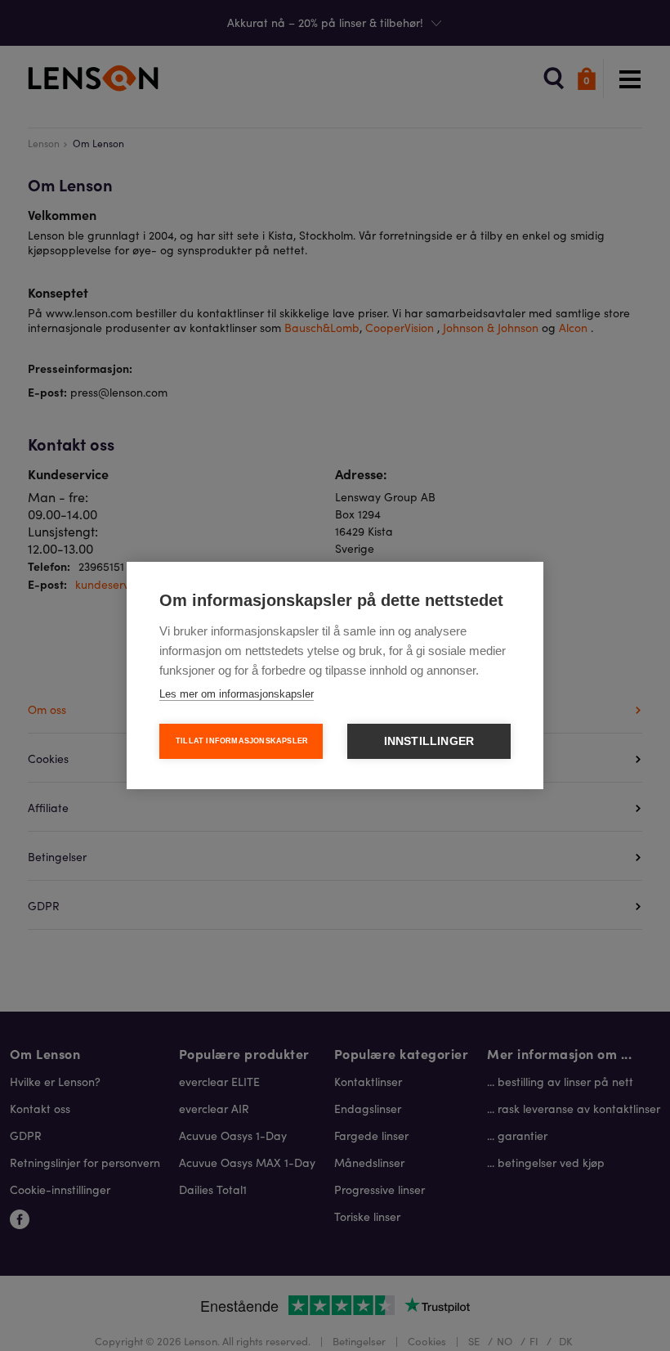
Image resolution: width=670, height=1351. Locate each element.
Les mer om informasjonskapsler (236, 694)
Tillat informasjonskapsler (242, 741)
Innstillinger (429, 741)
